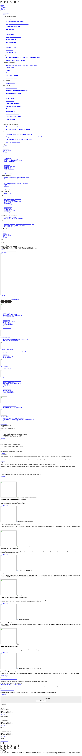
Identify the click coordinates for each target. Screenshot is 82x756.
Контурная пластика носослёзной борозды (13, 160)
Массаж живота (7, 203)
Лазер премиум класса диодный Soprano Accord (14, 225)
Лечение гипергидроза (9, 169)
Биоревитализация (8, 173)
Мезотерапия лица (8, 168)
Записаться (3, 249)
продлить (48, 698)
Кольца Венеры (7, 184)
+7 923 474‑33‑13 (4, 725)
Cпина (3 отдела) (7, 211)
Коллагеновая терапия (8, 187)
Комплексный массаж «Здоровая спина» (12, 201)
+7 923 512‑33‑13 (4, 714)
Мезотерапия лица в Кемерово (7, 690)
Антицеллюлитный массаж (10, 205)
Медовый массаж (7, 208)
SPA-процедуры (6, 80)
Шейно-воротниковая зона (9, 210)
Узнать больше (4, 252)
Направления (6, 146)
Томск (4, 14)
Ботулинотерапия (7, 170)
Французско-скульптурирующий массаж (12, 199)
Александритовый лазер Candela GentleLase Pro (14, 222)
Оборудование (6, 479)
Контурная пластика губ (9, 163)
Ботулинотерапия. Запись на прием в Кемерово (11, 684)
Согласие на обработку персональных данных (35, 754)
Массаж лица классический (10, 200)
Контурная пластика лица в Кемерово (9, 679)
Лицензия (3, 754)
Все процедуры (15, 299)
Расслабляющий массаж (9, 209)
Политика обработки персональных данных (15, 754)
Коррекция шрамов (8, 188)
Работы (2, 5)
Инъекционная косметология (9, 16)
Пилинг (5, 185)
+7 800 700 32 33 (4, 9)
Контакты (5, 152)
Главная (2, 3)
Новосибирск (6, 13)
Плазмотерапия (7, 165)
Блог (2, 8)
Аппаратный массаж (7, 55)
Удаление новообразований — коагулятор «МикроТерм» (16, 183)
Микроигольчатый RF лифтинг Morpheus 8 (13, 218)
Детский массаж (7, 202)
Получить (3, 438)
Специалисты (4, 7)
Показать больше (4, 505)
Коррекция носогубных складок (11, 159)
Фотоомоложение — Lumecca (10, 217)
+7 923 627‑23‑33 (4, 736)
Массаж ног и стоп (8, 207)
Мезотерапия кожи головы (9, 166)
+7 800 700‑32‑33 (4, 741)
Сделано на (38, 700)
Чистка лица (6, 186)
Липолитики (6, 172)
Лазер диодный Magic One (9, 226)
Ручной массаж (6, 85)
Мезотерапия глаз (7, 167)
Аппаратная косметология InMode (10, 124)
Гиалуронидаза (7, 162)
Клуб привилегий (7, 150)
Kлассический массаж (8, 212)
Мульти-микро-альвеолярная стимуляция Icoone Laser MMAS (17, 177)
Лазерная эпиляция (7, 131)
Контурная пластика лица (9, 161)
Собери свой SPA (7, 193)
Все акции (3, 477)
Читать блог (5, 676)
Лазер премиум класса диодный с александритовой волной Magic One (19, 224)
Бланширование (7, 158)
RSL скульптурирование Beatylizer (11, 178)
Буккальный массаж (8, 197)
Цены (2, 6)
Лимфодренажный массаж (9, 204)
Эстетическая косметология (9, 62)
